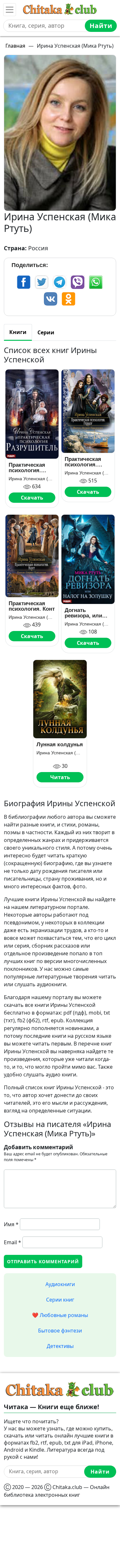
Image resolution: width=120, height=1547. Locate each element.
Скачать (32, 497)
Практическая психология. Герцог (83, 461)
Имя (11, 1224)
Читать (60, 777)
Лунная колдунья (59, 744)
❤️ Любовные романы (60, 1315)
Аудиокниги (60, 1284)
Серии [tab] (45, 332)
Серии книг (60, 1299)
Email (12, 1242)
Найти (101, 25)
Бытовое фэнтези (60, 1330)
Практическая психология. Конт (32, 606)
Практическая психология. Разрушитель (27, 467)
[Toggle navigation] (9, 9)
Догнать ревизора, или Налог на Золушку (83, 612)
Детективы (60, 1346)
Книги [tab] (18, 332)
